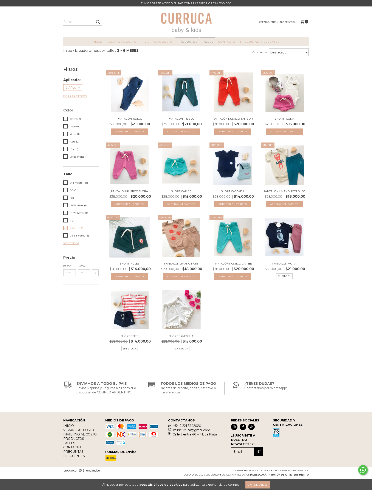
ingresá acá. (258, 474)
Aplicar (95, 272)
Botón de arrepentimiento (290, 474)
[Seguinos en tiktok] (251, 427)
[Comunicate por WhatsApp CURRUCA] (363, 470)
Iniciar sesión (287, 22)
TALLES (207, 41)
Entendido (258, 484)
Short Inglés (129, 263)
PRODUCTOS (187, 41)
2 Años (71, 87)
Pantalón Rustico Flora (129, 191)
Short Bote (129, 336)
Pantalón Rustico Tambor (233, 118)
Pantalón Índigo (129, 118)
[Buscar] (97, 22)
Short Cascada (232, 191)
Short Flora (284, 118)
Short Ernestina (181, 336)
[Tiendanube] (82, 471)
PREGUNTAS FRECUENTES (259, 41)
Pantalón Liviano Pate (181, 263)
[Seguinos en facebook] (243, 427)
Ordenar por (260, 52)
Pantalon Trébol (181, 118)
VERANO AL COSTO (122, 41)
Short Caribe (181, 191)
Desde (67, 266)
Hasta (81, 266)
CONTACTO (226, 41)
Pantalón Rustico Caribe (233, 263)
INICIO (97, 41)
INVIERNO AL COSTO (157, 41)
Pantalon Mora (284, 263)
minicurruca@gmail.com (191, 430)
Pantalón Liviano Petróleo (284, 191)
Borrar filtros (75, 96)
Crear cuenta (267, 22)
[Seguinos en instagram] (234, 427)
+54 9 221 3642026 (187, 426)
